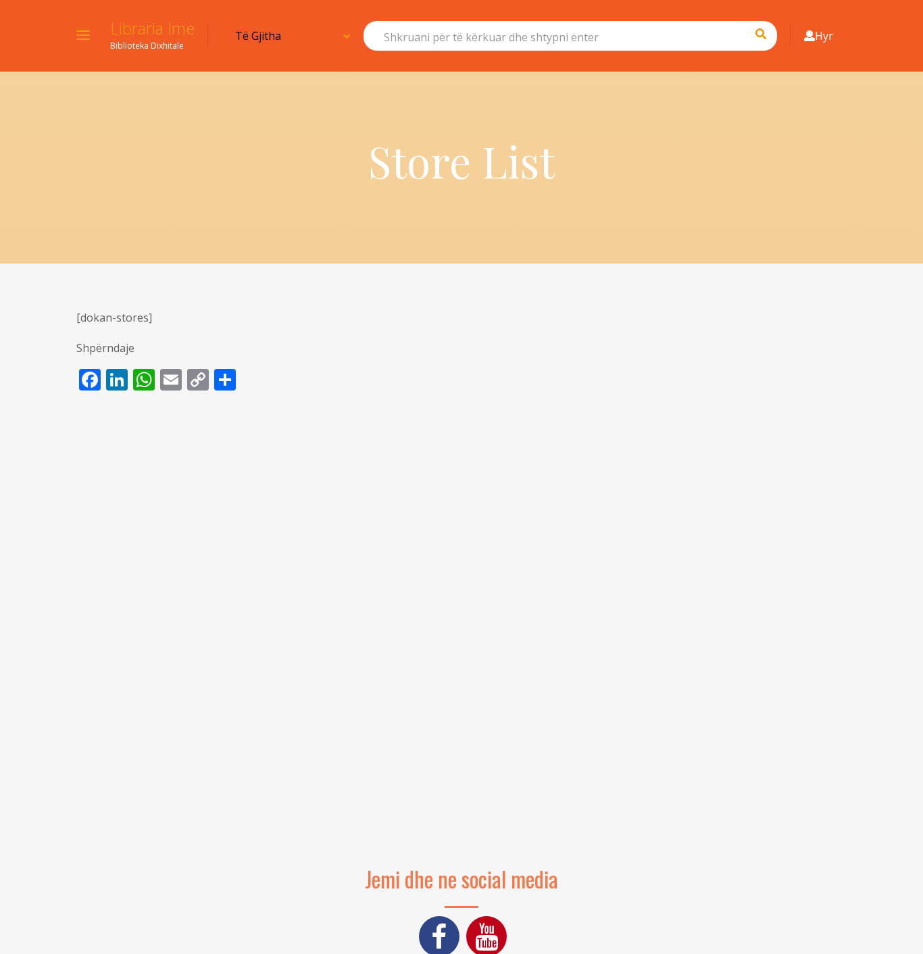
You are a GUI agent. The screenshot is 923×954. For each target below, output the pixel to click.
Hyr (824, 35)
